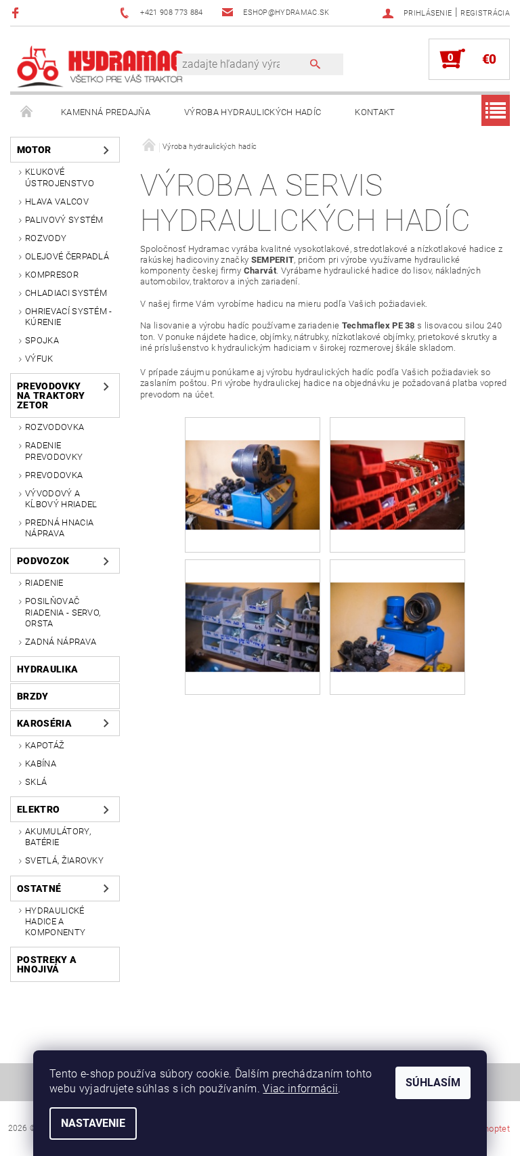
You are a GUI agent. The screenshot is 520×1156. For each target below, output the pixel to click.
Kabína (40, 763)
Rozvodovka (54, 427)
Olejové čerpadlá (67, 256)
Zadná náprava (60, 642)
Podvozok (43, 560)
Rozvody (45, 238)
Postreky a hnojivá (47, 964)
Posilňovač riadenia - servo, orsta (62, 612)
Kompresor (52, 275)
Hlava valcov (57, 201)
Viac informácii (300, 1088)
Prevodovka (54, 475)
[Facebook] (17, 12)
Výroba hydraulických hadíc (252, 112)
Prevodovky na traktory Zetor (51, 395)
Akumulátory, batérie (58, 836)
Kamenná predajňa (105, 112)
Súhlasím (433, 1082)
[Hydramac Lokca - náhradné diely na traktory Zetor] (100, 65)
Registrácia (485, 13)
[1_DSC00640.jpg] (397, 603)
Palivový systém (64, 220)
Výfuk (39, 359)
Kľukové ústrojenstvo (59, 177)
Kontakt (375, 112)
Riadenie (44, 583)
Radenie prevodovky (54, 450)
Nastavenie (93, 1123)
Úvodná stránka (27, 112)
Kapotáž (44, 745)
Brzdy (33, 696)
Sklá (36, 782)
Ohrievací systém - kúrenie (68, 316)
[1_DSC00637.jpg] (397, 461)
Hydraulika (47, 669)
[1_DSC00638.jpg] (253, 603)
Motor (34, 149)
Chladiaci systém (66, 293)
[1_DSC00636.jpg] (253, 461)
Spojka (42, 340)
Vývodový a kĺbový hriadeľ (61, 498)
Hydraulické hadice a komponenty (55, 921)
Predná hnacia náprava (59, 527)
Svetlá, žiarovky (64, 860)
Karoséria (44, 723)
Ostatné (39, 888)
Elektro (38, 809)
